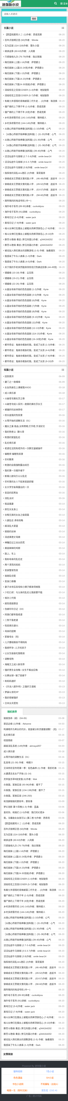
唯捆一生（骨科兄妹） (18, 1090)
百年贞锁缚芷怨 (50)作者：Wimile (21, 40)
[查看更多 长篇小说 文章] (63, 28)
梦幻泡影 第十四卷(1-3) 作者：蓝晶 (21, 807)
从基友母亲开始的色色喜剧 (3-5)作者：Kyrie (27, 295)
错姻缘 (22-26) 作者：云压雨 (19, 283)
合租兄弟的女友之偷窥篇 (17, 515)
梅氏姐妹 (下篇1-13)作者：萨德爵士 (22, 73)
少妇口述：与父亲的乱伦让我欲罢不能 (23, 592)
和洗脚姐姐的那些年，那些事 (18, 801)
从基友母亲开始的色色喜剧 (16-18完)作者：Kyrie (29, 339)
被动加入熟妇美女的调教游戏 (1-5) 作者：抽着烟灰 (30, 250)
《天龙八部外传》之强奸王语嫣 (20, 686)
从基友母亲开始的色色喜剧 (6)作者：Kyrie (25, 300)
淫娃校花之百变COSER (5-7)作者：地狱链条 (27, 95)
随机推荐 (12, 711)
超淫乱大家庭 (11, 526)
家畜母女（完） (12, 636)
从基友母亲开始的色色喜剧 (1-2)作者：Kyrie (27, 289)
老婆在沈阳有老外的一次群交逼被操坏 (23, 448)
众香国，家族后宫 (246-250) (18, 795)
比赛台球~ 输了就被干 (16, 675)
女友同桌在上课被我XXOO (18, 387)
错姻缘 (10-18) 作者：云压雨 (19, 272)
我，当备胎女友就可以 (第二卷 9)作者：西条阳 (27, 818)
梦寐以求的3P (12, 692)
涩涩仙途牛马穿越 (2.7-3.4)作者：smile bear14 (28, 156)
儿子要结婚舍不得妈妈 (16, 642)
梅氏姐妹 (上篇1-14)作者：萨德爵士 (22, 62)
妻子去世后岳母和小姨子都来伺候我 (22, 587)
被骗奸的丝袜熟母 (13, 409)
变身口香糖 (10, 581)
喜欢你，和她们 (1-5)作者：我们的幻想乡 (24, 812)
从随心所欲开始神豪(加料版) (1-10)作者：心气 (28, 128)
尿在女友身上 (11, 509)
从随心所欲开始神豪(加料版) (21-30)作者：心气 (28, 139)
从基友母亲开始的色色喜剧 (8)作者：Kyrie (25, 311)
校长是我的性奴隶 (13, 415)
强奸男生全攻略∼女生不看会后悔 (21, 670)
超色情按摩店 (11, 603)
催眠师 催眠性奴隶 (14, 454)
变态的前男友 (11, 492)
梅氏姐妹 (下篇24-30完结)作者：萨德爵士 (25, 84)
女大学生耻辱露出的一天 (17, 487)
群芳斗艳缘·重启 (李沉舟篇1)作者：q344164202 (29, 239)
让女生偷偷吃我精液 (15, 653)
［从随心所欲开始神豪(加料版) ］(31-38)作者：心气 (30, 145)
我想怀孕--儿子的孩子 (15, 647)
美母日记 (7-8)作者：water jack (20, 223)
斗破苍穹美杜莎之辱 (15, 398)
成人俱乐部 (10, 393)
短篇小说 (8, 369)
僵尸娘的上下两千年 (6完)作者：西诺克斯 (25, 112)
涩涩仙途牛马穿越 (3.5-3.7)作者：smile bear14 (28, 162)
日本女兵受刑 (11, 703)
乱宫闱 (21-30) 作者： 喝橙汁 (18, 762)
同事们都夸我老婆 (13, 614)
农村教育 (9, 459)
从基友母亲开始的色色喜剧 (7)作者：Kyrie (25, 306)
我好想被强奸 (11, 697)
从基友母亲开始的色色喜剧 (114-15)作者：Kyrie (28, 333)
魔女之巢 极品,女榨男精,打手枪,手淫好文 (25, 426)
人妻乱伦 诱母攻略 (14, 520)
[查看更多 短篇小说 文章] (63, 370)
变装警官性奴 (11, 570)
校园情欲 (8, 740)
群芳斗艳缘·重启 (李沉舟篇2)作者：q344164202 (29, 245)
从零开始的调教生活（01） (18, 420)
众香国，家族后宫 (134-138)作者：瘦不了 (24, 790)
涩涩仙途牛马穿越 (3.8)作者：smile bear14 (26, 167)
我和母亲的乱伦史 (13, 559)
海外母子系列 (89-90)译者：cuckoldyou (24, 206)
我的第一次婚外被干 (15, 470)
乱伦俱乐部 (10, 443)
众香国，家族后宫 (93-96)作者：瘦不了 (23, 784)
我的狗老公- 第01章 (14, 431)
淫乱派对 (9, 498)
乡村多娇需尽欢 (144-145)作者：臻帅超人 (25, 123)
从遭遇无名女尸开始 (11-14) (17, 773)
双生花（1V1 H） (50, 1090)
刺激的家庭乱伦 (12, 437)
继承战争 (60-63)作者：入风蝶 (20, 51)
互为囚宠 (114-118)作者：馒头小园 (22, 45)
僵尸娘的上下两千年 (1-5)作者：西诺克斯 (25, 106)
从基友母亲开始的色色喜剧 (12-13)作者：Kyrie (28, 328)
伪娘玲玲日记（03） (15, 609)
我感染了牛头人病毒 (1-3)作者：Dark (23, 256)
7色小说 (50, 1071)
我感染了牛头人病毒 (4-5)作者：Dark (23, 261)
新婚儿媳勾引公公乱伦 (16, 476)
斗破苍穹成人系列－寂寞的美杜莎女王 (23, 404)
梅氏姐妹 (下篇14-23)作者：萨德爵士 (23, 79)
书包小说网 (17, 1084)
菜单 (65, 3)
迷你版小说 (40, 1066)
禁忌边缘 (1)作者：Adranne (17, 723)
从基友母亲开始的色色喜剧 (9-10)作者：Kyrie (27, 317)
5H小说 (50, 1077)
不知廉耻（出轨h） (49, 1084)
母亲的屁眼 (10, 631)
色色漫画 (17, 1077)
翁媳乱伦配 (10, 575)
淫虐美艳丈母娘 (12, 537)
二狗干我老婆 (11, 620)
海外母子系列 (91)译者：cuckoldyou (23, 211)
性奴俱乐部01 (11, 625)
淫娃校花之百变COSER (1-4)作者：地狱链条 (27, 90)
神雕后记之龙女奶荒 (15, 542)
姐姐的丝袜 (10, 531)
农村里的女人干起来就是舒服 (19, 481)
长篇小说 (8, 28)
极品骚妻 (9, 503)
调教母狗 (9, 659)
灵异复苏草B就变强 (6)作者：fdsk (20, 779)
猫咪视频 (17, 1071)
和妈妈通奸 (10, 681)
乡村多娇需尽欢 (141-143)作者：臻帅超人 (25, 117)
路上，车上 (10, 553)
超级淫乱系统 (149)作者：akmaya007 (22, 746)
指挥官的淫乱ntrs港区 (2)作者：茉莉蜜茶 (25, 173)
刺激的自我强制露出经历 (17, 465)
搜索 (34, 19)
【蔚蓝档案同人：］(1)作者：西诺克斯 (23, 34)
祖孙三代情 (10, 598)
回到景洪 (9, 376)
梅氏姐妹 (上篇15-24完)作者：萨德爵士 (24, 67)
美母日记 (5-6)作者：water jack (20, 217)
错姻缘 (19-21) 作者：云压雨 (19, 278)
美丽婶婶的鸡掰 (12, 548)
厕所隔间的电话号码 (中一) (18, 200)
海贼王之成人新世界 (15, 664)
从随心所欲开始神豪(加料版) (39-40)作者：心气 (28, 151)
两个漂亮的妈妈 (12, 564)
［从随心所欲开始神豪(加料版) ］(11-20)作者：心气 (30, 134)
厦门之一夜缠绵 (12, 382)
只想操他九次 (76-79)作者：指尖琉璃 (23, 56)
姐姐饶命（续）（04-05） (16, 718)
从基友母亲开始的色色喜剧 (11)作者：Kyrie (26, 322)
